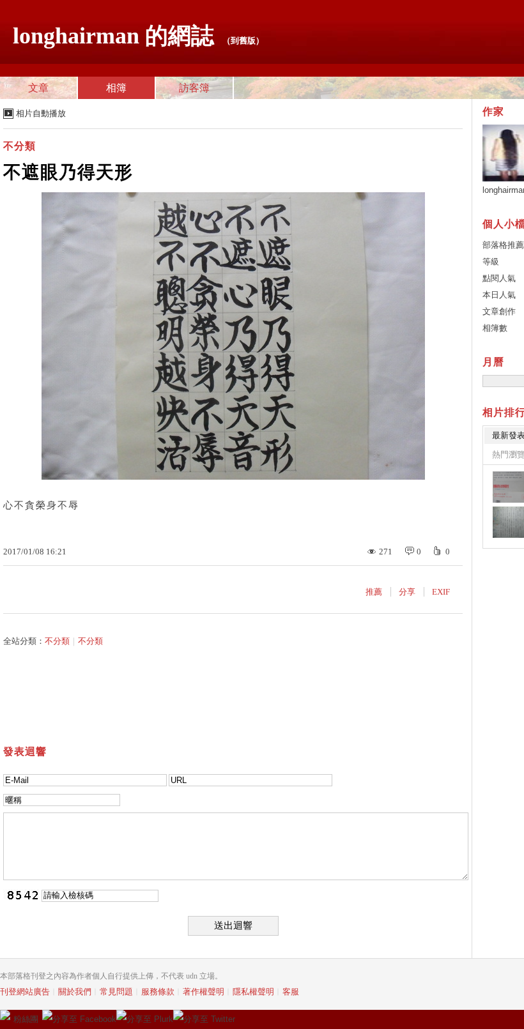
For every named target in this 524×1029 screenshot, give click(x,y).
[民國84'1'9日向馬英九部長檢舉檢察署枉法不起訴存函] (508, 522)
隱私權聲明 (253, 991)
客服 (290, 991)
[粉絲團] (5, 1015)
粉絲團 (25, 1019)
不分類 (19, 146)
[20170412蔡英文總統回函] (508, 487)
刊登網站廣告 (25, 991)
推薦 (374, 592)
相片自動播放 (41, 113)
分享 (407, 592)
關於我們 (74, 991)
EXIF (441, 592)
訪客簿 (194, 87)
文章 (38, 87)
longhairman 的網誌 (113, 36)
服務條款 (157, 991)
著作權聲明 (203, 991)
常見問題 (116, 991)
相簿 (116, 87)
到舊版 (243, 40)
